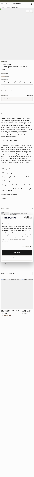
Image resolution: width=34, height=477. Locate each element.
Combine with (5, 208)
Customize (16, 258)
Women (3, 7)
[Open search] (6, 4)
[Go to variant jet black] (2, 315)
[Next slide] (31, 273)
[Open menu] (2, 4)
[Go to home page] (17, 3)
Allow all (17, 252)
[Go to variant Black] (7, 76)
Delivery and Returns (7, 263)
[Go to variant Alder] (3, 76)
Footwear (8, 7)
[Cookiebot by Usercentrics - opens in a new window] (24, 217)
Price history (30, 95)
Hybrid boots (15, 7)
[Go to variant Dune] (7, 315)
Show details (25, 246)
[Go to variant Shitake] (5, 315)
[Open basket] (32, 4)
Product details (5, 114)
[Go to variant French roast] (10, 315)
